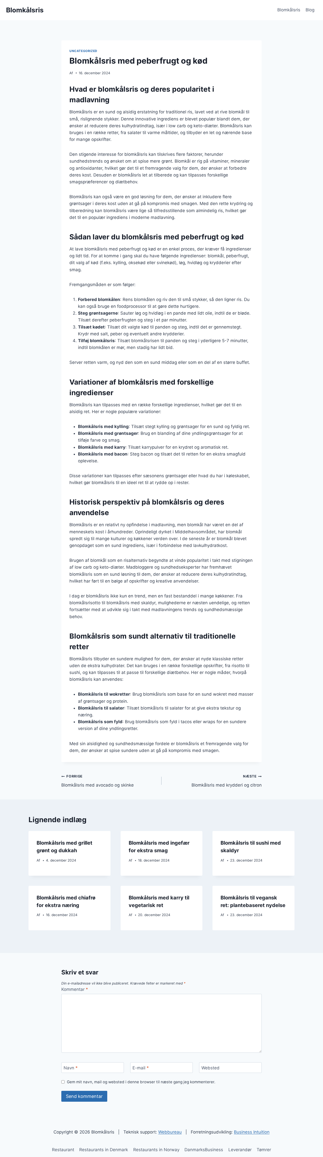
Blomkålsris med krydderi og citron (227, 781)
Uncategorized (83, 51)
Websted (210, 1067)
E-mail (140, 1067)
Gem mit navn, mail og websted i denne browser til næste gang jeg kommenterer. (141, 1081)
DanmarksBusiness (203, 1149)
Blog (310, 9)
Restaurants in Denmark (103, 1149)
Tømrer (264, 1149)
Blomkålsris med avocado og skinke (97, 781)
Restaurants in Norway (156, 1149)
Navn (71, 1067)
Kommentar (74, 989)
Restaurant (63, 1149)
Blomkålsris (288, 9)
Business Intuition (252, 1132)
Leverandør (240, 1149)
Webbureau (170, 1132)
